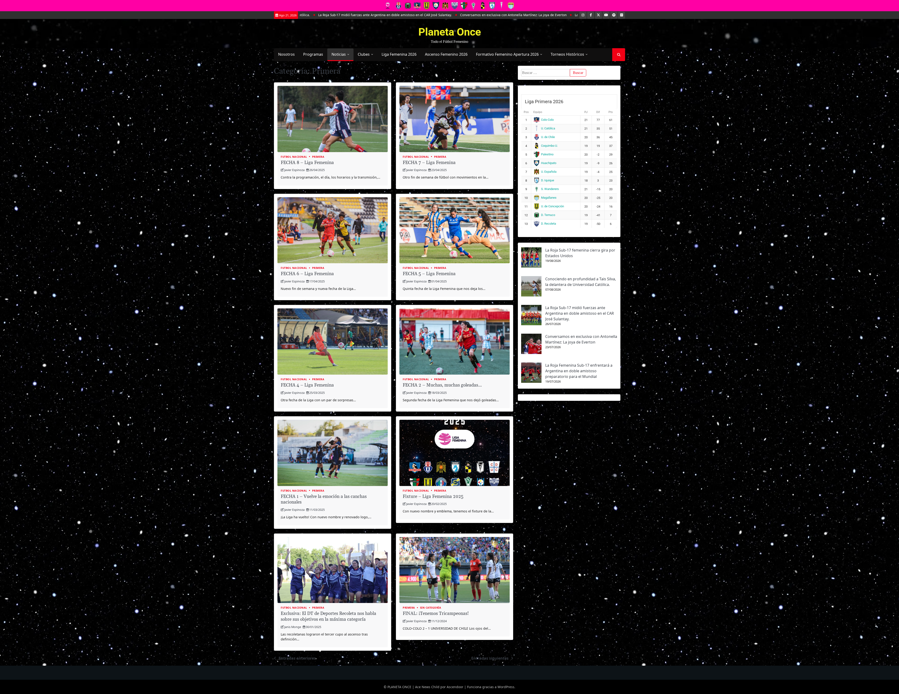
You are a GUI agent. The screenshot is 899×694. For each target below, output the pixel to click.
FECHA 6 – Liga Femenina (307, 274)
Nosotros (286, 54)
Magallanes (548, 197)
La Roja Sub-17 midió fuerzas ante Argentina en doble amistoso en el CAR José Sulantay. (579, 313)
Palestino (547, 154)
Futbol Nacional (294, 156)
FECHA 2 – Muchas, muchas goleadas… (442, 385)
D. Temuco (548, 215)
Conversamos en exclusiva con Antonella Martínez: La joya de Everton (425, 15)
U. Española (548, 171)
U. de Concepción (552, 206)
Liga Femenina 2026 (399, 54)
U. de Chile (548, 137)
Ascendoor (455, 687)
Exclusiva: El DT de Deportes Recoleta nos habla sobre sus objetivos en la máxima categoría (328, 616)
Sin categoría (430, 607)
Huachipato (548, 163)
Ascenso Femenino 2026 (446, 54)
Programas (313, 54)
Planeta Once (449, 32)
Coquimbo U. (549, 145)
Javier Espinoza (294, 170)
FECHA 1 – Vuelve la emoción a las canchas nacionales (324, 499)
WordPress (505, 687)
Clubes (364, 54)
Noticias (339, 54)
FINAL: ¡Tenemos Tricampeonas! (436, 614)
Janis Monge (292, 627)
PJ (586, 112)
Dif (598, 112)
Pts (610, 112)
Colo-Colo (547, 119)
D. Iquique (547, 180)
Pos (526, 112)
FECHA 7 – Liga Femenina (429, 163)
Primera (318, 156)
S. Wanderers (550, 189)
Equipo (537, 112)
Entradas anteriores (297, 658)
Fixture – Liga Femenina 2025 (433, 497)
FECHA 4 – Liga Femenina (307, 385)
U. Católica (548, 128)
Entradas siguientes (489, 658)
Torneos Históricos (567, 54)
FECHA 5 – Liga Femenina (429, 274)
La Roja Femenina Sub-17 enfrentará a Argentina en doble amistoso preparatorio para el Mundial (561, 15)
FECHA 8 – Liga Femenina (307, 163)
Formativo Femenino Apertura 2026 (507, 54)
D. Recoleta (548, 223)
